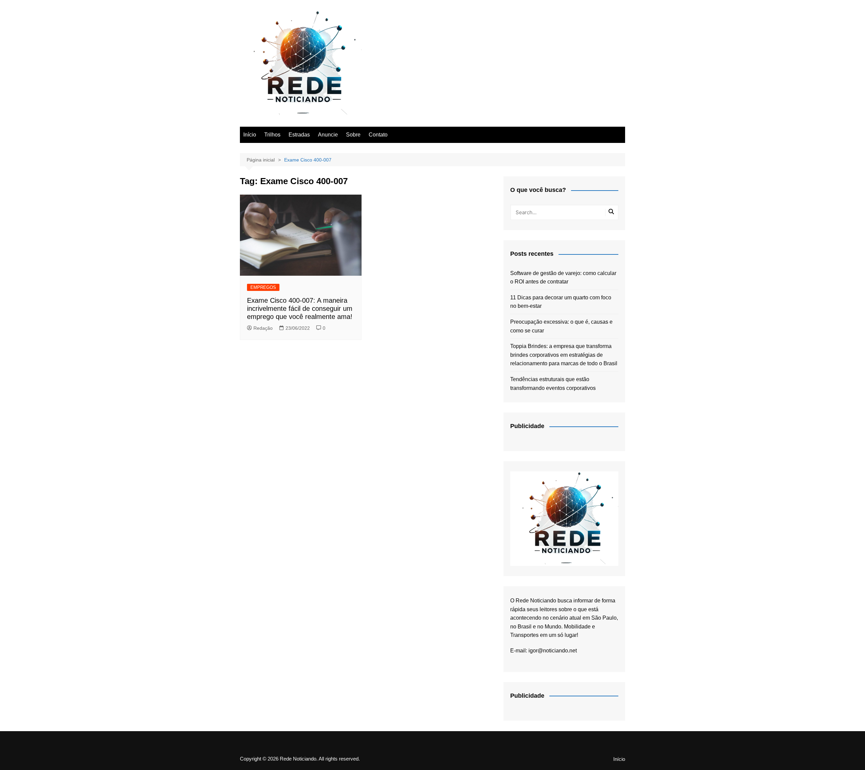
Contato (378, 135)
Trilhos (272, 135)
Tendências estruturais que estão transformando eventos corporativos (553, 383)
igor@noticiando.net (552, 650)
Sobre (353, 135)
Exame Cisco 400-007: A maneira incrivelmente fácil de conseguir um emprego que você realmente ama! (299, 308)
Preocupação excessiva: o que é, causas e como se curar (561, 326)
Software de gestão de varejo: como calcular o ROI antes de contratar (563, 277)
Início (249, 135)
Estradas (299, 135)
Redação (263, 328)
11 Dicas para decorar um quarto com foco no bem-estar (560, 302)
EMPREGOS (263, 287)
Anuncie (328, 135)
